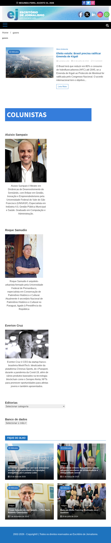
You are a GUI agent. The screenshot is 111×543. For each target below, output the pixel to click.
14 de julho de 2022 (81, 61)
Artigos (11, 463)
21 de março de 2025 (70, 477)
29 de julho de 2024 (70, 516)
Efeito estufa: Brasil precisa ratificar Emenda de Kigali (78, 55)
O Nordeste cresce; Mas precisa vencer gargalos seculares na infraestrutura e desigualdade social (79, 470)
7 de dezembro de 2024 (19, 516)
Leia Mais (62, 86)
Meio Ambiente (62, 49)
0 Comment (97, 61)
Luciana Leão (64, 61)
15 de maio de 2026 (18, 477)
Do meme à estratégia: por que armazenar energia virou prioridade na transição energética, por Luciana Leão (28, 470)
